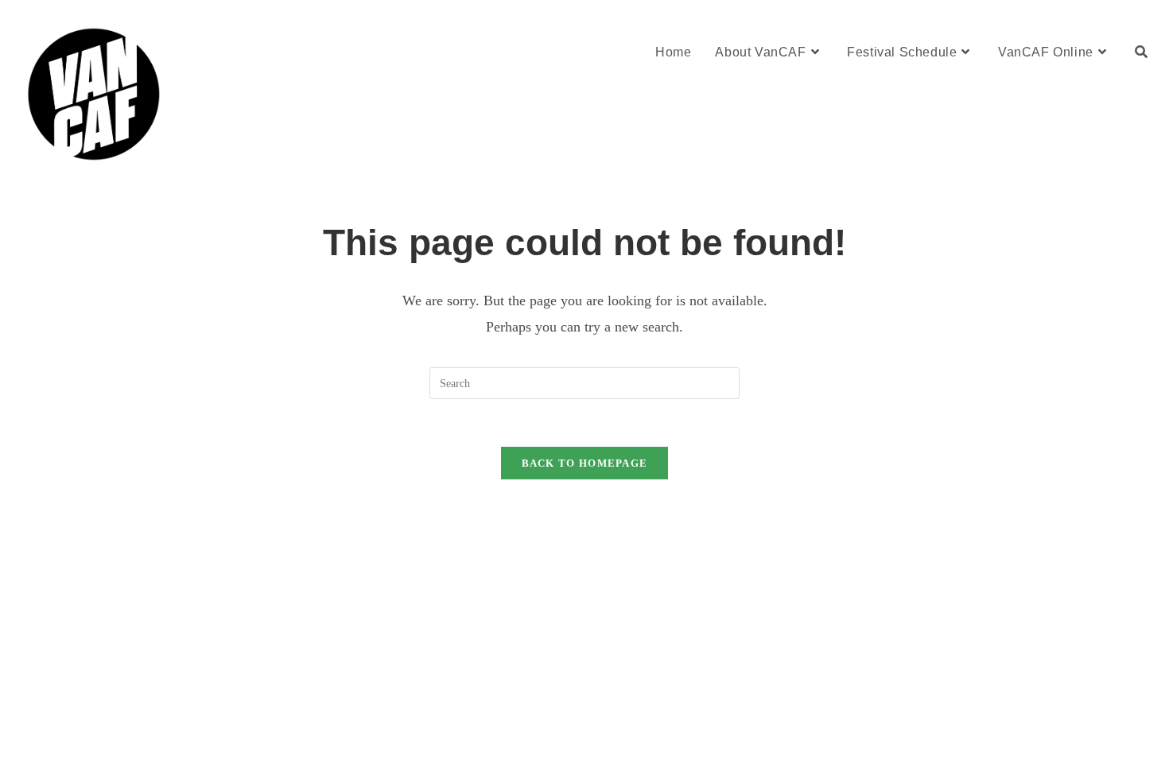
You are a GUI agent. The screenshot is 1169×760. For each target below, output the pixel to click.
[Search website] (1141, 52)
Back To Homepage (585, 463)
